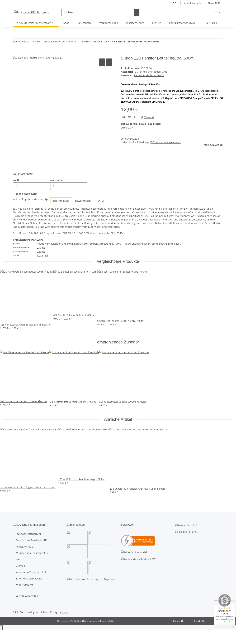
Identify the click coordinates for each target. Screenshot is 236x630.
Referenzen (84, 22)
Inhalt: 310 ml (66, 243)
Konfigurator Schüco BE (182, 22)
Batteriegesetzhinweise (29, 578)
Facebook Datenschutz (28, 533)
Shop (66, 22)
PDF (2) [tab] (100, 200)
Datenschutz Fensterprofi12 (32, 540)
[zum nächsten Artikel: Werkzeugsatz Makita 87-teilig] (168, 42)
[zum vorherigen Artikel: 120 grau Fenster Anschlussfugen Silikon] (162, 42)
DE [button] (175, 3)
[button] (202, 12)
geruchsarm (81, 243)
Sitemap (20, 565)
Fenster (156, 22)
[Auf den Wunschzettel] (109, 62)
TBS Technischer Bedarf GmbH (151, 71)
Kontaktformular (192, 3)
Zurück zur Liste (21, 41)
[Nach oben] (1, 627)
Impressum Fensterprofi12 (31, 572)
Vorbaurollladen (108, 22)
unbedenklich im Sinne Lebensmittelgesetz (157, 243)
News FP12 (214, 3)
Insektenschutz (135, 22)
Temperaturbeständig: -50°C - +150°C (110, 243)
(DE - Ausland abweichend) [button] (165, 142)
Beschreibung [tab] (61, 200)
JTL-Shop (189, 620)
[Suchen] (136, 12)
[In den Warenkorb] (15, 54)
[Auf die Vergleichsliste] (102, 62)
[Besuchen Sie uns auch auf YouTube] (15, 606)
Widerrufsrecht (24, 585)
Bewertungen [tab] (83, 200)
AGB (18, 559)
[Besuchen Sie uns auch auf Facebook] (15, 602)
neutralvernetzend (47, 243)
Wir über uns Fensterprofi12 (32, 553)
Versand (149, 117)
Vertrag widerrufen (27, 596)
